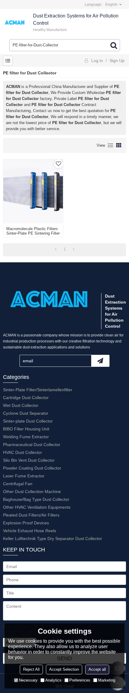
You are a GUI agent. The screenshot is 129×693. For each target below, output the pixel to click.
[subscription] (100, 361)
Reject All (31, 669)
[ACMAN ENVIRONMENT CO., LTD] (15, 22)
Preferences (79, 680)
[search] (114, 45)
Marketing (106, 680)
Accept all (97, 669)
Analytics (53, 680)
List (110, 145)
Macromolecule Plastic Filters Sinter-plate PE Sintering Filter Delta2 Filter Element (33, 233)
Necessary (28, 680)
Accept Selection (64, 669)
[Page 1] (55, 249)
